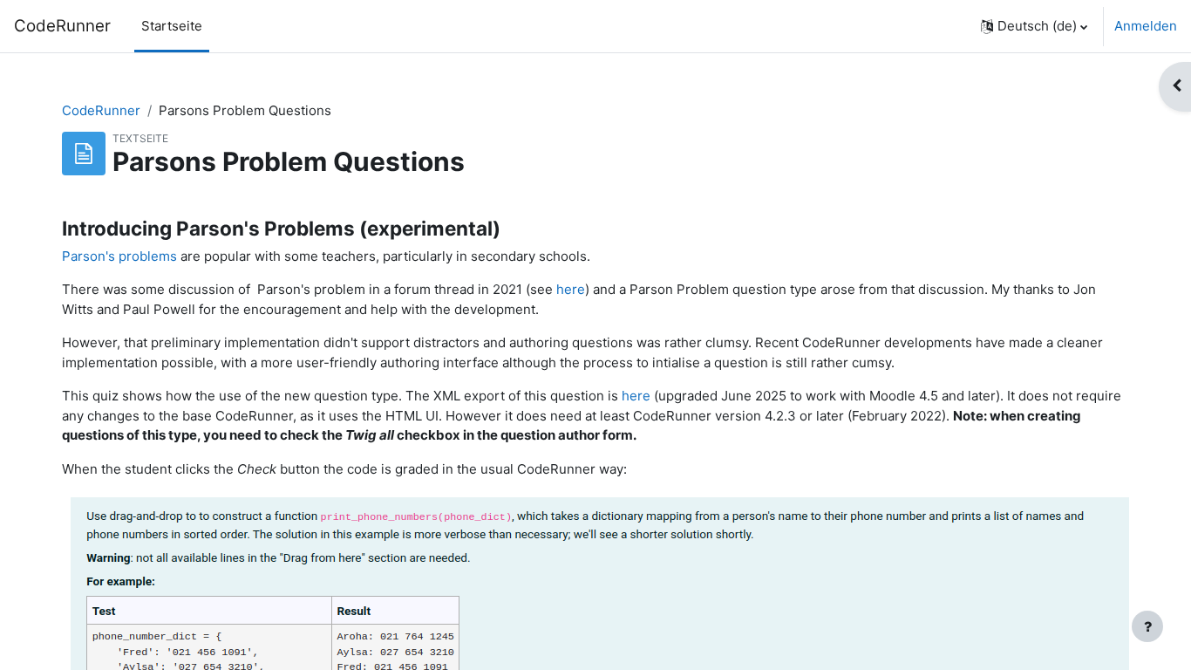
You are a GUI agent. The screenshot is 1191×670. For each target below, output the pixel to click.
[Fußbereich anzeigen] (1147, 626)
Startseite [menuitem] (171, 25)
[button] (1034, 26)
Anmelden (1145, 25)
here (570, 289)
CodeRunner (62, 26)
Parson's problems (121, 256)
